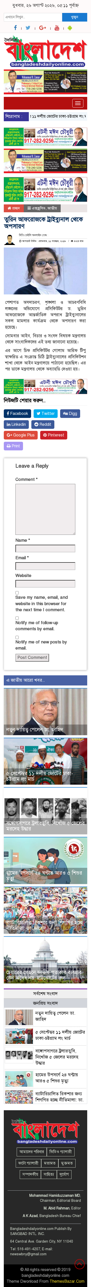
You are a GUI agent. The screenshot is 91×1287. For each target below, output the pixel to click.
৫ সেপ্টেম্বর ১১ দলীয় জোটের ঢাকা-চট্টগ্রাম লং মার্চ (44, 116)
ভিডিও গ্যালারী (61, 1151)
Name (22, 540)
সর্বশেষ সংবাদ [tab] (45, 993)
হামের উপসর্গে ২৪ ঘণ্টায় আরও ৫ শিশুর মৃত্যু (44, 876)
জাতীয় (52, 208)
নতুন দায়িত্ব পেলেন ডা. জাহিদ (34, 730)
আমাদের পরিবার (31, 1151)
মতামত (50, 1163)
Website (23, 575)
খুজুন (74, 17)
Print (15, 446)
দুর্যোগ (64, 1174)
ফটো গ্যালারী (28, 1163)
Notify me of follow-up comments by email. (36, 625)
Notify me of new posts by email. (41, 645)
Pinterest (55, 435)
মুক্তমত (67, 1163)
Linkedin (18, 424)
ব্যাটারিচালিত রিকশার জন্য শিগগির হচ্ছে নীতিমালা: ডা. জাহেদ (44, 925)
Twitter (47, 413)
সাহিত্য (49, 1174)
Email (22, 557)
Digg (72, 413)
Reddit (44, 424)
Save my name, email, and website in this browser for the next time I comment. (41, 603)
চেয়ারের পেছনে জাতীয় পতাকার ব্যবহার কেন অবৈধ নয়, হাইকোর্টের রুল (43, 975)
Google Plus (23, 435)
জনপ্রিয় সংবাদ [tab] (45, 1003)
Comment (26, 479)
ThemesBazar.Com (67, 1281)
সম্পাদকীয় (30, 1174)
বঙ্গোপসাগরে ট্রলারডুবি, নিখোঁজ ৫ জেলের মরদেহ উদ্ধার (45, 826)
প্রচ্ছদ (15, 208)
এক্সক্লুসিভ (39, 208)
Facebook (18, 413)
